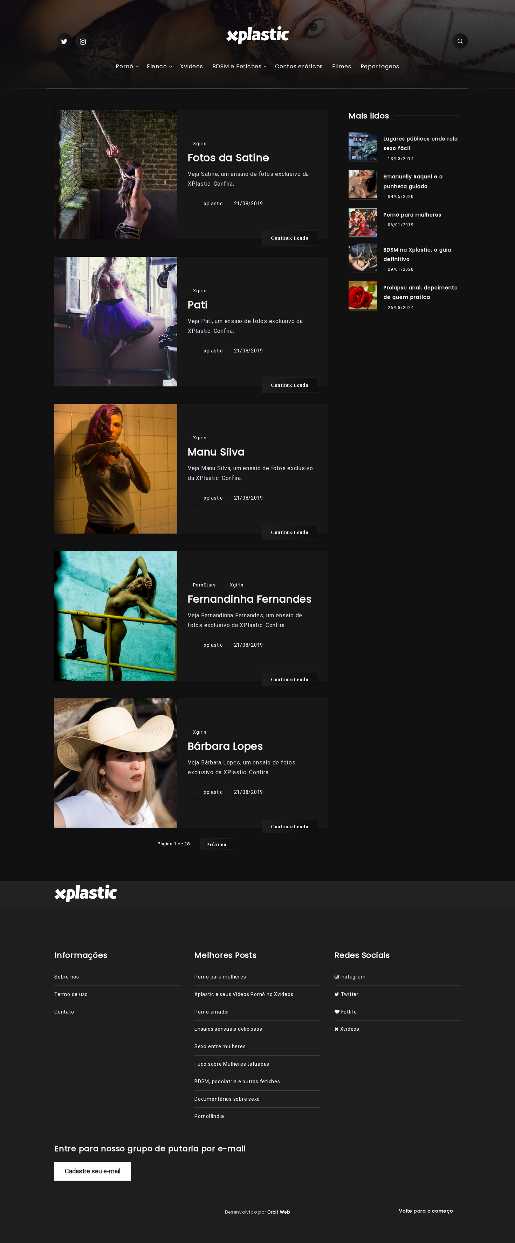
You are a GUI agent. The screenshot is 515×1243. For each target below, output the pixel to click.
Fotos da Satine (228, 158)
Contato (64, 1012)
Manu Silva (216, 452)
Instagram (352, 977)
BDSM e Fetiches (237, 66)
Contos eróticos (299, 66)
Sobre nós (66, 977)
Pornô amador (211, 1012)
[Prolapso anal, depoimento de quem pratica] (363, 295)
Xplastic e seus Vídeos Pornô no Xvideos (243, 994)
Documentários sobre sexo (227, 1099)
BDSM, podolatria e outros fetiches (237, 1081)
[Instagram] (83, 41)
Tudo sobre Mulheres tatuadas (231, 1064)
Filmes (341, 66)
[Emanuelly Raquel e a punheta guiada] (363, 184)
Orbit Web (278, 1212)
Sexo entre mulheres (220, 1046)
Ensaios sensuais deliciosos (228, 1029)
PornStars (204, 585)
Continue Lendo (289, 238)
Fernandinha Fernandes (250, 599)
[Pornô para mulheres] (363, 222)
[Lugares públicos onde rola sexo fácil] (363, 146)
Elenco (157, 66)
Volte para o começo (426, 1211)
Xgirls (200, 143)
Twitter (349, 994)
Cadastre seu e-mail (93, 1171)
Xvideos (191, 66)
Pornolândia (209, 1116)
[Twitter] (64, 41)
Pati (198, 305)
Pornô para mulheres (412, 214)
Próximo (216, 844)
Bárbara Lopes (225, 746)
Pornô (124, 66)
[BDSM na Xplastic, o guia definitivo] (363, 257)
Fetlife (348, 1012)
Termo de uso (71, 994)
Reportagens (379, 66)
